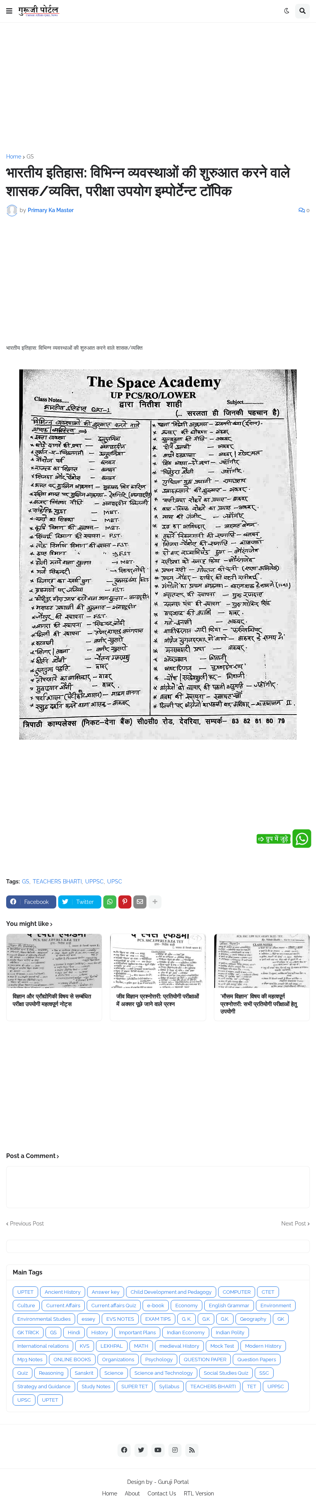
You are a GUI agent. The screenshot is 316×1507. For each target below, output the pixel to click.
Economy (186, 1305)
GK (280, 1319)
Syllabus (169, 1386)
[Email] (139, 902)
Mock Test (222, 1346)
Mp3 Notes (29, 1359)
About (132, 1493)
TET (251, 1386)
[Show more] (154, 902)
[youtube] (158, 1450)
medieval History (179, 1346)
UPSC (114, 881)
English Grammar (229, 1305)
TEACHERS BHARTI (57, 881)
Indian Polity (230, 1332)
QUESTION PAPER (205, 1359)
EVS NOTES (120, 1319)
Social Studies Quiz (226, 1373)
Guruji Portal (173, 1482)
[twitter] (141, 1450)
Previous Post (27, 1223)
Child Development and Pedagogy (171, 1292)
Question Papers (256, 1359)
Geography (253, 1319)
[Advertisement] (158, 88)
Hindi (74, 1332)
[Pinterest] (124, 902)
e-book (155, 1305)
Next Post (293, 1223)
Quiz (22, 1373)
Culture (26, 1305)
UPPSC (94, 881)
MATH (141, 1346)
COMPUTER (236, 1292)
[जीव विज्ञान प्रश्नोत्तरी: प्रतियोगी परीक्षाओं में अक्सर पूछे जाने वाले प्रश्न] (157, 961)
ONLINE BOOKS (72, 1359)
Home (13, 156)
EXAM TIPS (158, 1319)
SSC (264, 1373)
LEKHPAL (112, 1346)
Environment (276, 1305)
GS (30, 156)
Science (113, 1373)
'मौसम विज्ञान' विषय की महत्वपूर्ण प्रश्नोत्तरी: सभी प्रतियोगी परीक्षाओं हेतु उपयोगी (258, 1004)
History (99, 1332)
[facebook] (124, 1450)
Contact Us (162, 1493)
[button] (9, 11)
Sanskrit (84, 1373)
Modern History (263, 1346)
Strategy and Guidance (44, 1386)
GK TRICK (28, 1332)
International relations (43, 1346)
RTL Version (199, 1493)
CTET (268, 1292)
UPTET (25, 1292)
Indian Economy (186, 1332)
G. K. (186, 1319)
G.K (206, 1319)
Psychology (159, 1359)
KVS (84, 1346)
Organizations (118, 1359)
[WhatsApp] (109, 902)
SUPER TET (134, 1386)
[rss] (191, 1450)
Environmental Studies (44, 1319)
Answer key (105, 1292)
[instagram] (175, 1450)
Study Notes (96, 1386)
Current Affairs (63, 1305)
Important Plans (137, 1332)
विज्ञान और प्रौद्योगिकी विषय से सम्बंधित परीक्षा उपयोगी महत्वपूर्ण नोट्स (52, 1000)
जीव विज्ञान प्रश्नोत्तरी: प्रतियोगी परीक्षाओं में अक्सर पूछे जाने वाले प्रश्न (157, 1000)
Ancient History (63, 1292)
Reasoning (51, 1373)
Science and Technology (163, 1373)
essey (88, 1319)
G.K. (225, 1319)
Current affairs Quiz (113, 1305)
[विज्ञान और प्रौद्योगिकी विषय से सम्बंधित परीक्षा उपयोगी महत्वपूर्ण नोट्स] (54, 961)
